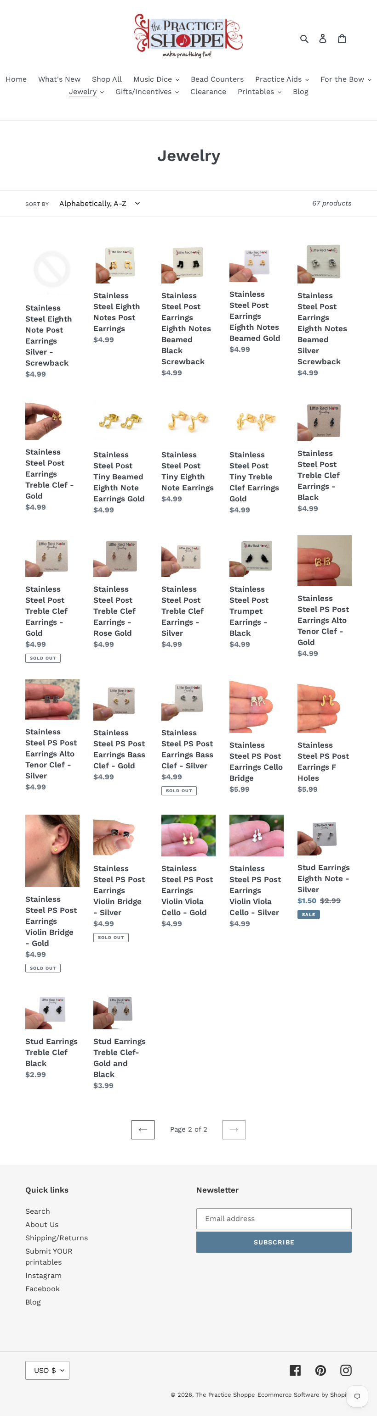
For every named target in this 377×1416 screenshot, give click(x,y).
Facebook (42, 1288)
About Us (41, 1224)
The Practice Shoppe (225, 1394)
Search (37, 1211)
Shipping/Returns (56, 1237)
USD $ (45, 1370)
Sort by (37, 204)
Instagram (43, 1275)
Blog (33, 1302)
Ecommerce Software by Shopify (304, 1394)
